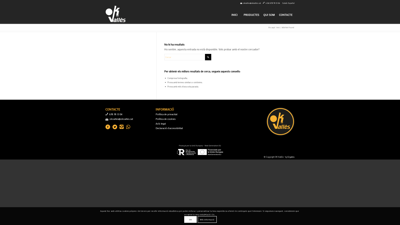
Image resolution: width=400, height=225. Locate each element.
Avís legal (161, 123)
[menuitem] (234, 15)
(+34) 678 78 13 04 (273, 3)
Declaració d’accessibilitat (169, 128)
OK (190, 219)
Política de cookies (166, 118)
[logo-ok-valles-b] (116, 15)
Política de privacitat (166, 114)
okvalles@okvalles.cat (252, 3)
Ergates (291, 156)
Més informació (207, 219)
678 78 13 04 (115, 114)
